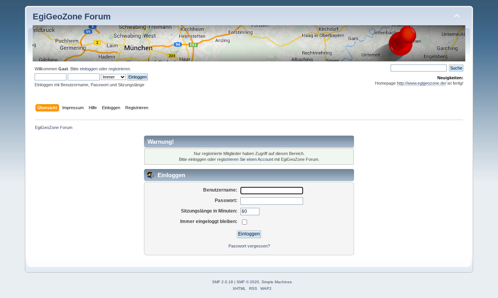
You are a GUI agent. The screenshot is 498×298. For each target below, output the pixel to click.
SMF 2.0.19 (222, 282)
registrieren (119, 68)
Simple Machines (276, 282)
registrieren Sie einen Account (245, 159)
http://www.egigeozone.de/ (421, 83)
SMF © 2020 (248, 282)
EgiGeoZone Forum (72, 16)
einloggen (89, 68)
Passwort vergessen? (249, 246)
